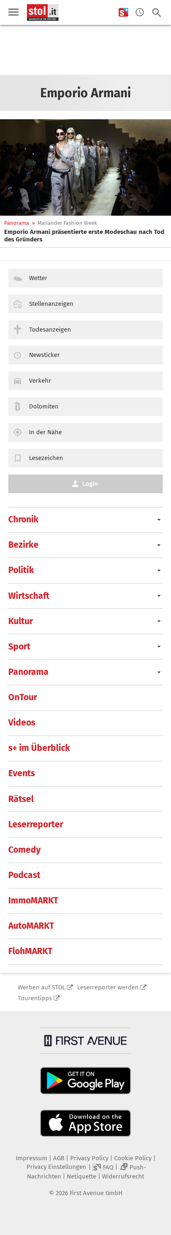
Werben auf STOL (41, 987)
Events (21, 773)
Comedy (24, 849)
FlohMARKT (30, 951)
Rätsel (21, 799)
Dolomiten (44, 406)
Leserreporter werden (108, 987)
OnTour (22, 697)
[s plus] (123, 13)
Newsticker (44, 355)
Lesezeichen (46, 458)
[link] (85, 235)
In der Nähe (45, 432)
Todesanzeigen (50, 329)
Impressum (31, 1158)
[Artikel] (85, 167)
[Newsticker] (139, 13)
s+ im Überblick (39, 748)
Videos (21, 722)
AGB (58, 1158)
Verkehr (40, 380)
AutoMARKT (31, 925)
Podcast (24, 875)
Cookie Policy (132, 1158)
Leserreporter (35, 824)
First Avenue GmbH (96, 1193)
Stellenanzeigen (51, 304)
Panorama (16, 223)
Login (90, 483)
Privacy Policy (89, 1158)
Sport (19, 646)
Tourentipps (35, 998)
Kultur (20, 621)
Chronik (23, 519)
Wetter (38, 278)
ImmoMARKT (33, 900)
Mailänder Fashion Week (67, 223)
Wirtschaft (28, 595)
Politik (21, 570)
